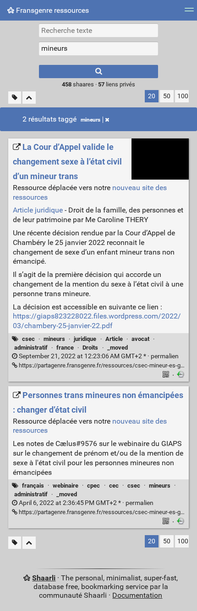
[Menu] (189, 12)
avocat (140, 338)
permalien (98, 356)
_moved (117, 347)
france (65, 347)
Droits (90, 347)
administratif (31, 347)
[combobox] (98, 48)
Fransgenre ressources (51, 10)
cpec (93, 485)
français (33, 485)
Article (114, 338)
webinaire (65, 485)
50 (166, 96)
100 (182, 96)
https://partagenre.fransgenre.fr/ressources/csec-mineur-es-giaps (104, 365)
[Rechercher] (98, 71)
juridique (85, 338)
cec (114, 485)
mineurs (90, 120)
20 (151, 96)
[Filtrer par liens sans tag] (14, 97)
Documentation (137, 595)
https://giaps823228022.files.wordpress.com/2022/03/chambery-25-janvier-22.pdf (97, 321)
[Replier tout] (29, 97)
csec (28, 338)
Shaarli (43, 578)
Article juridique (38, 210)
